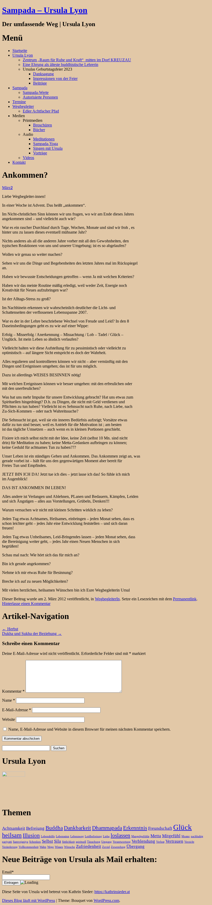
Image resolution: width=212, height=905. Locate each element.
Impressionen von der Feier (55, 78)
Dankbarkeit (77, 828)
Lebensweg (77, 836)
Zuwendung (118, 847)
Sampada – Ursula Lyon (44, 10)
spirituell (81, 841)
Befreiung (35, 828)
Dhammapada (107, 828)
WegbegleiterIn (107, 599)
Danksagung (43, 74)
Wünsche (69, 847)
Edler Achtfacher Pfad (41, 111)
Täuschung (93, 841)
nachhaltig (197, 836)
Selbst (47, 841)
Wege (50, 847)
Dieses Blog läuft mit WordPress (28, 900)
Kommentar (13, 691)
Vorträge (40, 153)
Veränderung (10, 847)
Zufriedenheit (88, 846)
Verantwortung (122, 841)
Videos (28, 157)
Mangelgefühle (140, 836)
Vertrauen (174, 841)
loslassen (120, 835)
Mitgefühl (171, 835)
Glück (182, 827)
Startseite (19, 50)
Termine (19, 102)
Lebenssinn (62, 836)
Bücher (39, 130)
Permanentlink (184, 599)
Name (8, 700)
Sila (57, 841)
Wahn (43, 847)
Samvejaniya (20, 841)
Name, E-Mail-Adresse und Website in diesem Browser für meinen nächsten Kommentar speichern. (89, 729)
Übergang (135, 846)
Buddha (54, 828)
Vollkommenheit (29, 847)
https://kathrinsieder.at (112, 891)
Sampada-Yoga (45, 143)
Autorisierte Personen (40, 97)
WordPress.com (106, 900)
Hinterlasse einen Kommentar (26, 603)
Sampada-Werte (36, 92)
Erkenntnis (135, 828)
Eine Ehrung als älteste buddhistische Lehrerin (60, 64)
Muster (185, 836)
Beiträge (40, 83)
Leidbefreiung (93, 836)
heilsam (12, 835)
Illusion (31, 835)
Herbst (10, 629)
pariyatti (7, 841)
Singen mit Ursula (48, 148)
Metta (155, 835)
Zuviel (106, 847)
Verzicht (189, 841)
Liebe (106, 836)
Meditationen (44, 139)
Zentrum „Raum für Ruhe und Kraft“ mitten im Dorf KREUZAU (77, 60)
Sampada (19, 88)
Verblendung (143, 841)
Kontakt (19, 162)
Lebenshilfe (48, 836)
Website (8, 719)
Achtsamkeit (13, 828)
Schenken (35, 841)
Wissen (59, 847)
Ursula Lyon (22, 55)
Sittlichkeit (68, 841)
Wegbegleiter (23, 106)
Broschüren (42, 125)
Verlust (160, 841)
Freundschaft (160, 828)
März (7, 187)
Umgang (106, 841)
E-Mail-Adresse (16, 710)
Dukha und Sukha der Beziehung (32, 633)
